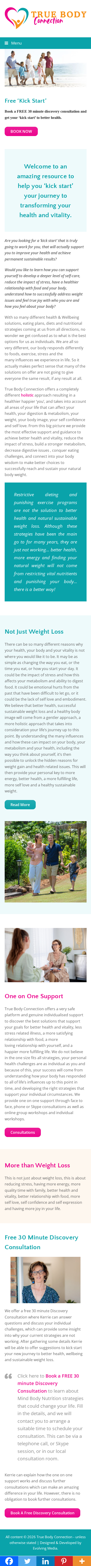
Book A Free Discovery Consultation (42, 1512)
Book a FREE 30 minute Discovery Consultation (48, 1383)
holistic (27, 395)
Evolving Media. (45, 1548)
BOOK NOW (21, 131)
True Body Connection (54, 1536)
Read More (20, 804)
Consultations (22, 1132)
